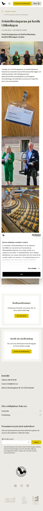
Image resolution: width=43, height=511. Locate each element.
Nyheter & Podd (10, 11)
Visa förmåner (21, 316)
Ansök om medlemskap (22, 3)
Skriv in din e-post (8, 439)
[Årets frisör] (10, 500)
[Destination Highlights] (24, 500)
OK (21, 274)
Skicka (36, 442)
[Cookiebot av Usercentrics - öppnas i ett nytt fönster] (32, 235)
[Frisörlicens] (35, 500)
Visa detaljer (32, 268)
